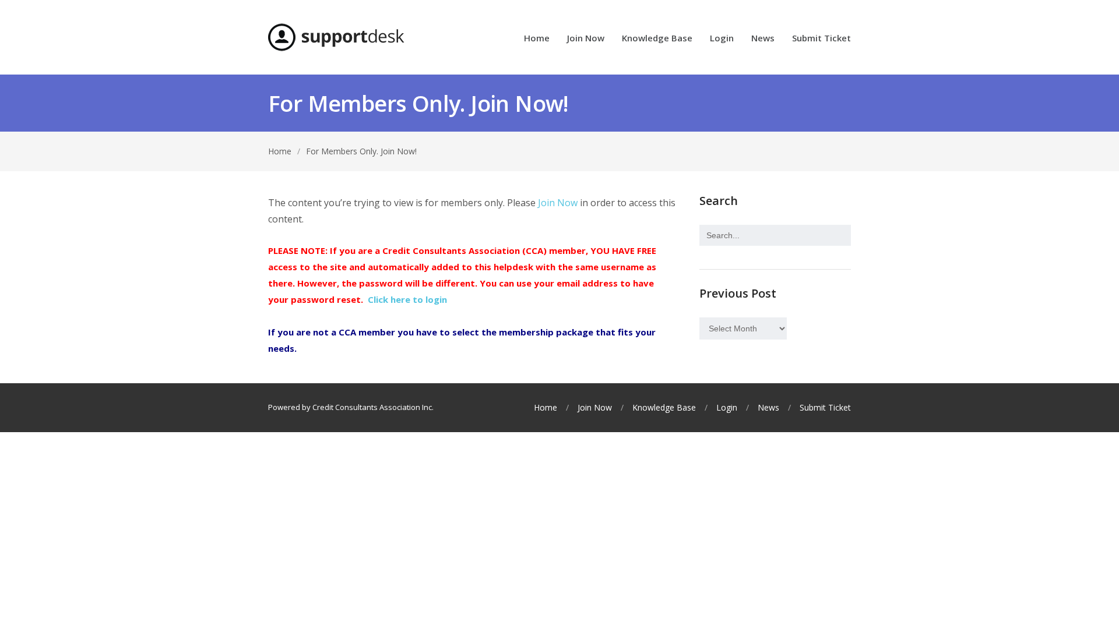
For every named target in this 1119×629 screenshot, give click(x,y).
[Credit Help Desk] (336, 37)
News (763, 39)
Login (722, 39)
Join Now (585, 39)
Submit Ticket (821, 39)
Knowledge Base (657, 39)
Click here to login (407, 299)
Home (537, 39)
